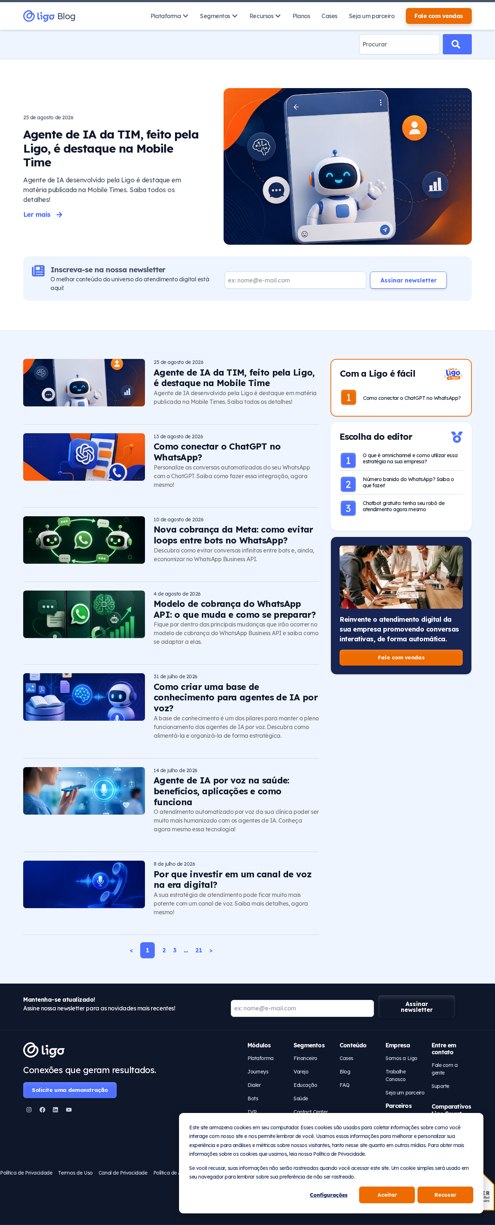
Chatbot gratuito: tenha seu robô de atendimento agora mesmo (403, 506)
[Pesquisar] (457, 44)
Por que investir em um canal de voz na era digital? (232, 879)
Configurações (329, 1195)
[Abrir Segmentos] (235, 16)
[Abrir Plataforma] (185, 16)
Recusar (445, 1195)
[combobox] (399, 44)
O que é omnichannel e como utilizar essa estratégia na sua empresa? (410, 458)
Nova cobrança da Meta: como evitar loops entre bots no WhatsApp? (233, 535)
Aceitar (387, 1195)
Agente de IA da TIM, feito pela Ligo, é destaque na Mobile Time (111, 148)
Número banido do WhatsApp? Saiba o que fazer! (408, 482)
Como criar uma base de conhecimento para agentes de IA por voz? (235, 697)
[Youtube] (69, 1110)
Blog (66, 16)
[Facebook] (42, 1110)
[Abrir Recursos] (278, 16)
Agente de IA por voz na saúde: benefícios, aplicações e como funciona (221, 791)
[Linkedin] (55, 1110)
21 (198, 950)
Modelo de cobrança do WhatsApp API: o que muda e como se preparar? (235, 609)
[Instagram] (29, 1110)
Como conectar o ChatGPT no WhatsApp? (217, 452)
